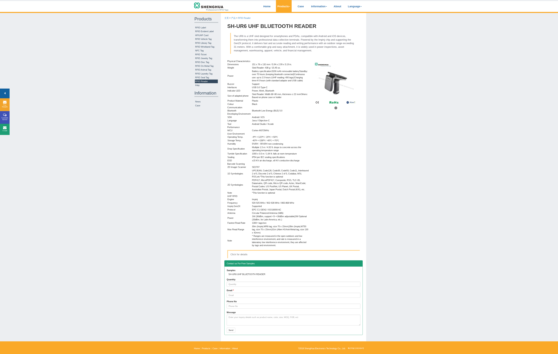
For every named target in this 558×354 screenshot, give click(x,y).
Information (318, 6)
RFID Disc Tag (202, 62)
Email (229, 290)
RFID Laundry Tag (203, 73)
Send (231, 330)
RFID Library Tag (203, 43)
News (198, 101)
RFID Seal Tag (202, 77)
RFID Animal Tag (203, 70)
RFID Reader (201, 81)
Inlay (197, 85)
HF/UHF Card (201, 35)
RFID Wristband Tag (204, 47)
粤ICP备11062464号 (356, 348)
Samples (231, 270)
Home (267, 6)
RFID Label (200, 27)
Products (283, 6)
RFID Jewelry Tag (203, 58)
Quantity (231, 279)
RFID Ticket (200, 54)
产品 (233, 18)
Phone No (232, 301)
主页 (226, 18)
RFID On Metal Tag (204, 66)
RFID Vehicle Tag (203, 39)
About (337, 6)
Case (301, 6)
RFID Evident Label (204, 31)
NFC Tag (199, 50)
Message (231, 312)
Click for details (238, 254)
